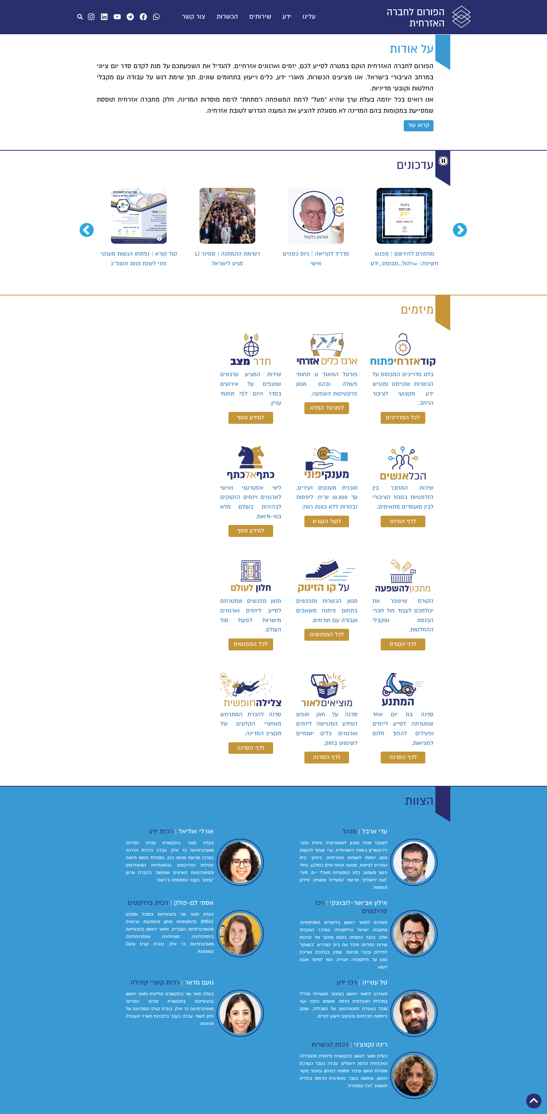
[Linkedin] (104, 16)
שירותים (260, 16)
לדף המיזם (403, 521)
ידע (286, 16)
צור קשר (193, 16)
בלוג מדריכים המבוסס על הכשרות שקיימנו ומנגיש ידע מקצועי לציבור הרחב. (403, 389)
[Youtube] (117, 16)
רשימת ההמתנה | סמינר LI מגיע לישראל (229, 258)
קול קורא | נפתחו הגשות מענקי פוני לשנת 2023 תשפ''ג (140, 258)
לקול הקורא (327, 521)
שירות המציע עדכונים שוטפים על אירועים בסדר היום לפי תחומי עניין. (250, 389)
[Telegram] (130, 16)
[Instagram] (91, 16)
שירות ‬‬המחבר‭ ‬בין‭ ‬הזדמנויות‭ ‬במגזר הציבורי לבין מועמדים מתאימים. (403, 497)
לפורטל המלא (327, 408)
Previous (464, 226)
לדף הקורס (403, 644)
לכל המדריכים (403, 417)
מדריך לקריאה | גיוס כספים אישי (317, 258)
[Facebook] (143, 16)
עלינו (309, 16)
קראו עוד (418, 125)
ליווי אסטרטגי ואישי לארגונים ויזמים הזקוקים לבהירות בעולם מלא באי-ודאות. (250, 502)
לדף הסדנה (403, 757)
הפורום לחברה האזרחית (416, 17)
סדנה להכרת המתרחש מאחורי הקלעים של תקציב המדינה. (250, 724)
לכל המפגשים (327, 634)
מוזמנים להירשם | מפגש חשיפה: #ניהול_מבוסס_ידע (406, 258)
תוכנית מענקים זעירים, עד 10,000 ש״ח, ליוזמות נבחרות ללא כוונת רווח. (326, 497)
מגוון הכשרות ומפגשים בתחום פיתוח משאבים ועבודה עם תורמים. (326, 610)
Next (91, 226)
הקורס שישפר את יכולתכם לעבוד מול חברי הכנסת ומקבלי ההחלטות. (403, 615)
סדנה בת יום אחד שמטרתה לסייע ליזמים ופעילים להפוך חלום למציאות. (403, 729)
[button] (80, 16)
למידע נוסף (250, 417)
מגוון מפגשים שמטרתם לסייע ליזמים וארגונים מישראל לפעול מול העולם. (250, 615)
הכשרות (227, 16)
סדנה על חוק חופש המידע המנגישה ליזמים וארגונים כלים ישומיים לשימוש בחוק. (326, 729)
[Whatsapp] (156, 16)
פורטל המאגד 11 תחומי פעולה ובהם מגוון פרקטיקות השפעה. (326, 384)
